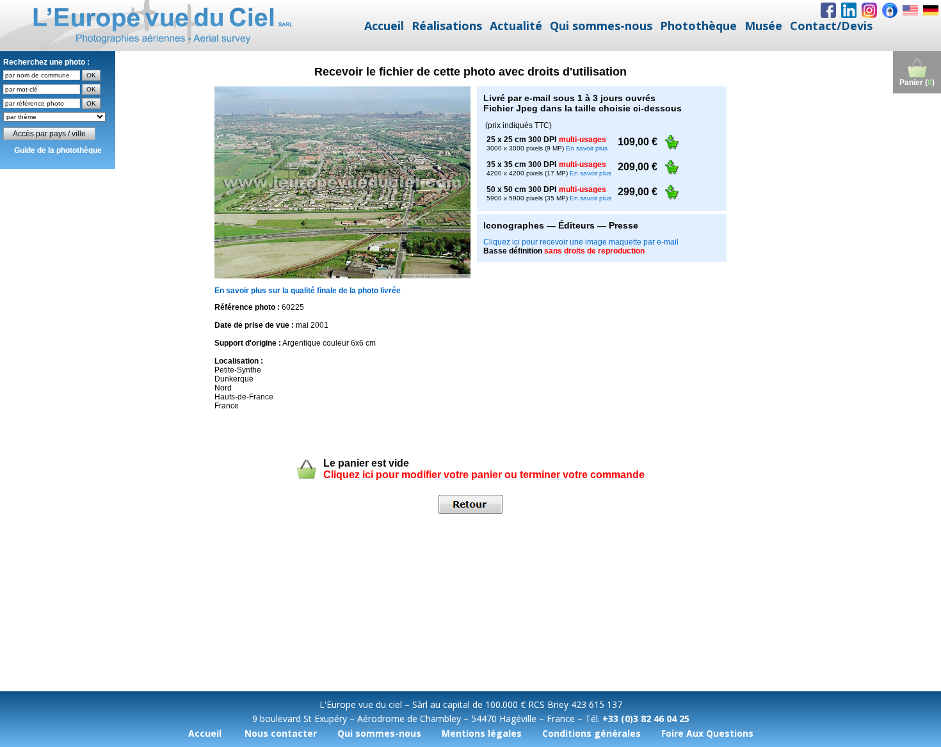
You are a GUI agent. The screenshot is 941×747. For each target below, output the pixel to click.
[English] (910, 10)
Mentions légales (482, 733)
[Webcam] (889, 10)
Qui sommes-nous (601, 25)
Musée (763, 25)
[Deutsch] (930, 10)
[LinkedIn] (849, 10)
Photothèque (698, 25)
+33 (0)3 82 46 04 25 (645, 718)
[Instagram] (869, 10)
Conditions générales (591, 733)
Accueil (384, 25)
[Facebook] (828, 10)
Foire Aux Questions (707, 733)
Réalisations (447, 25)
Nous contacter (281, 733)
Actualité (516, 25)
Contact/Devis (831, 25)
